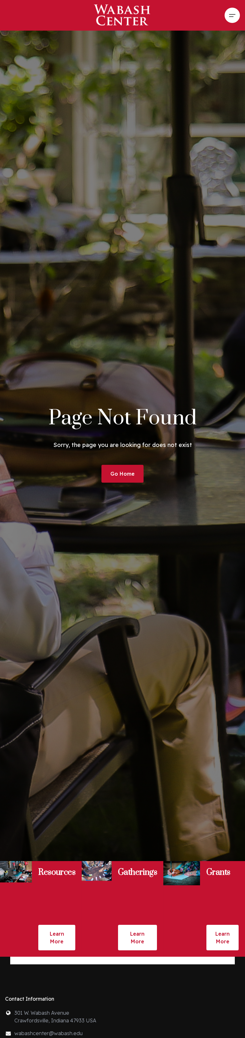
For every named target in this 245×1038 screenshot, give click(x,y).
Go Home (122, 474)
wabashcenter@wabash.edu (48, 1033)
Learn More (57, 938)
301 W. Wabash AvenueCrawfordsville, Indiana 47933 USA (55, 1017)
